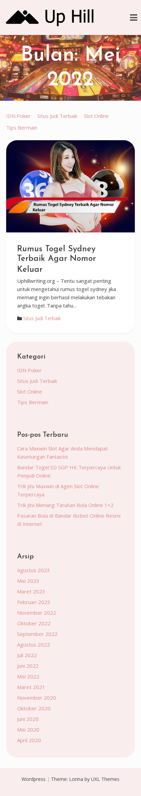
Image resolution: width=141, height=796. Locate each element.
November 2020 (36, 697)
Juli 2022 (27, 655)
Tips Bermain (21, 127)
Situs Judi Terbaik (57, 115)
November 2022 (36, 612)
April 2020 (29, 740)
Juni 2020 (28, 718)
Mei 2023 (28, 580)
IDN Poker (18, 115)
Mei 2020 (28, 729)
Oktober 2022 (34, 623)
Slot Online (96, 115)
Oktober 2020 (34, 708)
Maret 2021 (31, 687)
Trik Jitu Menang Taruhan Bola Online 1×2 (65, 505)
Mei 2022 (28, 676)
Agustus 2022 (33, 644)
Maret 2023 (31, 591)
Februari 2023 (33, 602)
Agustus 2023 (33, 570)
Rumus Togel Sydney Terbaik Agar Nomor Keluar (56, 259)
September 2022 (37, 633)
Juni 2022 (28, 665)
